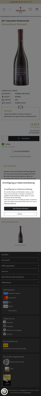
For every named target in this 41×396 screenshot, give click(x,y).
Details (19, 214)
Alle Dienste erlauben (20, 209)
